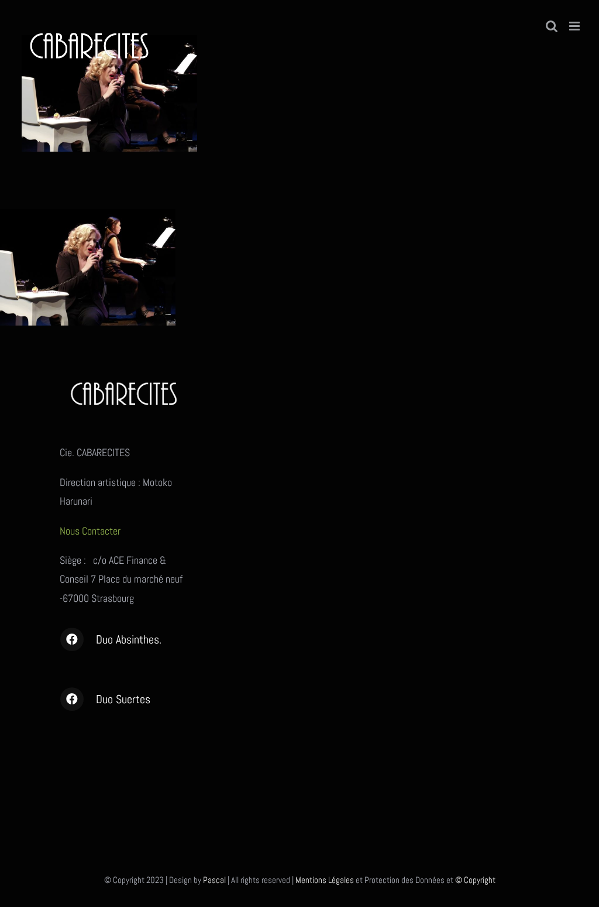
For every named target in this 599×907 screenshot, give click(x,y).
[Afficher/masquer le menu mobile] (575, 26)
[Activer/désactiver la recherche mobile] (551, 26)
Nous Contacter (91, 531)
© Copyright (475, 879)
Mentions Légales (324, 879)
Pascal (214, 879)
